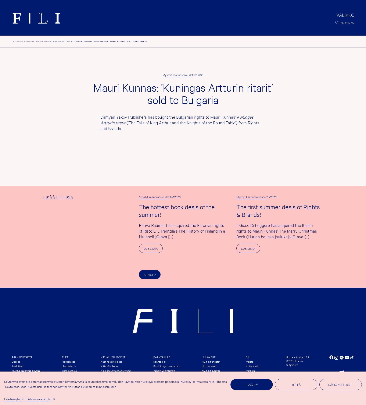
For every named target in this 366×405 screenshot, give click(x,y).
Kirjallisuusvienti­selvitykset (116, 370)
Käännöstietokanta (111, 361)
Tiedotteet (17, 365)
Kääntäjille (161, 356)
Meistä (249, 361)
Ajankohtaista (22, 356)
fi (342, 23)
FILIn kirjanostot (211, 361)
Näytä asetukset (340, 385)
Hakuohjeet (68, 361)
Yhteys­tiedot (253, 365)
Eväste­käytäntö (14, 399)
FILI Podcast (209, 365)
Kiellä (296, 385)
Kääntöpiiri (159, 361)
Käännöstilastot (110, 366)
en (347, 23)
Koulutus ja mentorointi (166, 365)
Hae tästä (67, 366)
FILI (248, 356)
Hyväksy (251, 385)
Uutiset (16, 361)
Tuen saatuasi (70, 370)
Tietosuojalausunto (38, 399)
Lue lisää (153, 249)
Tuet (65, 356)
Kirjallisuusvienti (113, 356)
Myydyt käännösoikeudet (178, 75)
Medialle (250, 370)
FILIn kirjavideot (211, 370)
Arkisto (150, 274)
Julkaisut (208, 356)
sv (352, 23)
